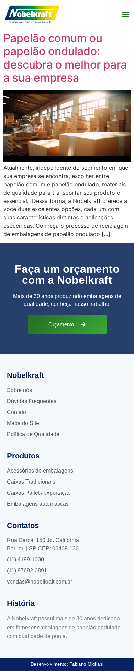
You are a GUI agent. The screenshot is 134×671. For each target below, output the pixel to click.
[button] (125, 14)
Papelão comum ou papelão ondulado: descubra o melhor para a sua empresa (65, 57)
